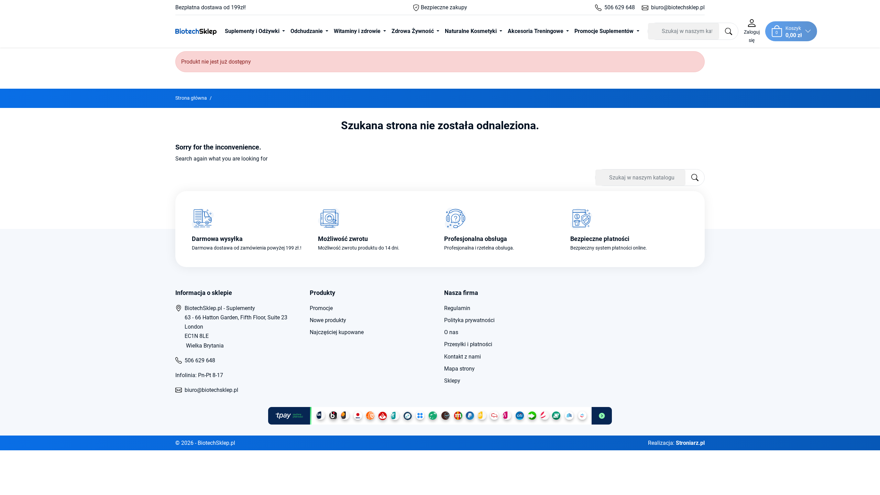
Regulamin (457, 308)
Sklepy (452, 380)
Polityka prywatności (469, 320)
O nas (451, 332)
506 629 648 (619, 7)
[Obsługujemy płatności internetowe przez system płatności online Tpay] (440, 416)
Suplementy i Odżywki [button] (253, 31)
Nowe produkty (328, 320)
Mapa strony (459, 368)
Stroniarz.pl (690, 443)
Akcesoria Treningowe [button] (536, 31)
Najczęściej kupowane (337, 332)
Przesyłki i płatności (468, 344)
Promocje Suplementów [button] (604, 31)
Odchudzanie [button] (307, 31)
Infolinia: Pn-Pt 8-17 (199, 375)
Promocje (321, 308)
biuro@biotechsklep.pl (678, 7)
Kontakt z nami (462, 356)
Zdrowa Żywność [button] (413, 31)
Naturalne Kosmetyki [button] (471, 31)
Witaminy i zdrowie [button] (358, 31)
